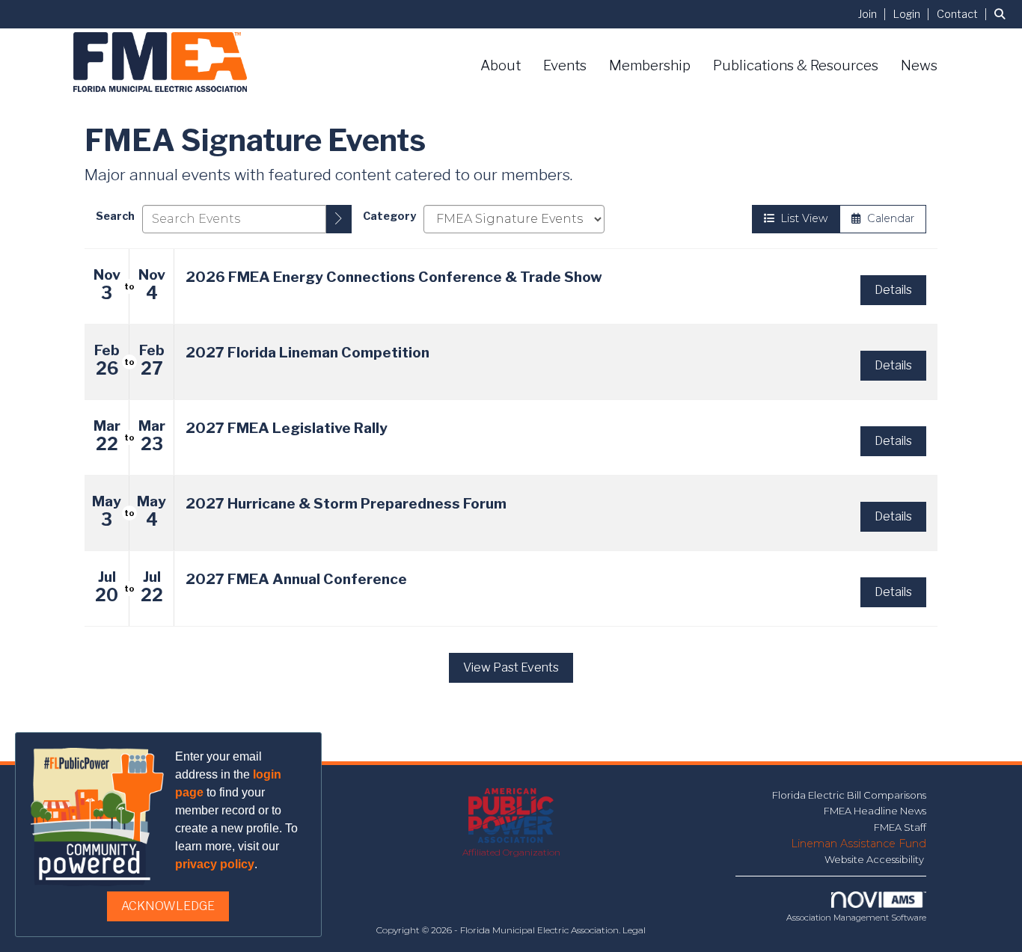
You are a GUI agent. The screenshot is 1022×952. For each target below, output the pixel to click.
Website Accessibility (875, 859)
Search (115, 216)
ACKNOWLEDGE (168, 906)
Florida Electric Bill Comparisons (849, 795)
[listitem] (874, 14)
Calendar (887, 218)
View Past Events (511, 667)
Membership (650, 65)
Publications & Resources (795, 65)
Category (389, 216)
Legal (634, 930)
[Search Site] (1002, 14)
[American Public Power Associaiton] (511, 816)
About (500, 65)
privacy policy (214, 864)
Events (565, 65)
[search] (339, 219)
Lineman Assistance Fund (858, 843)
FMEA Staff (900, 827)
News (919, 65)
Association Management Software (856, 917)
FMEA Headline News (875, 811)
